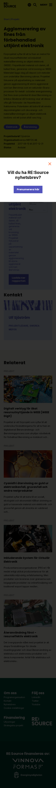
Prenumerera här (28, 189)
